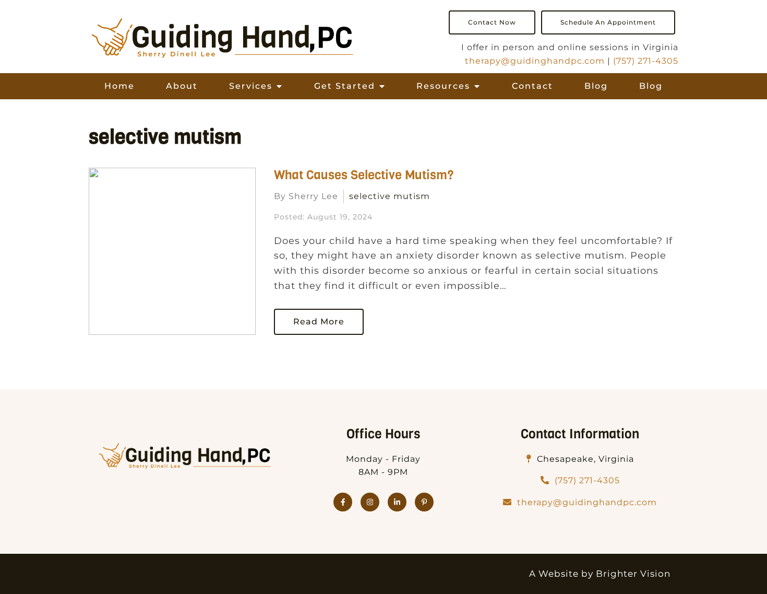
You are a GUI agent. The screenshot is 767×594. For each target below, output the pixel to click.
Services (250, 86)
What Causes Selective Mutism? (364, 175)
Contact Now (492, 22)
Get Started (344, 86)
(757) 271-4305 (645, 61)
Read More (318, 322)
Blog (596, 86)
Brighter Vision (633, 573)
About (182, 86)
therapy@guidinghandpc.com (535, 61)
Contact (532, 86)
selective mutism (389, 196)
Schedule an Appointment (608, 22)
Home (119, 86)
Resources (443, 86)
